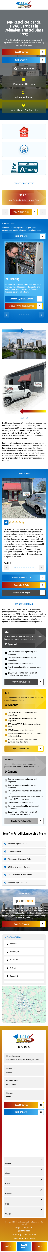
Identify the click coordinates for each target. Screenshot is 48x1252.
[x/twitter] (22, 1047)
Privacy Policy (16, 1235)
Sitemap (32, 1238)
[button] (39, 1246)
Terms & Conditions (29, 1235)
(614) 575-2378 (11, 1084)
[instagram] (25, 1047)
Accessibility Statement (20, 1238)
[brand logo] (24, 4)
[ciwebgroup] (24, 1230)
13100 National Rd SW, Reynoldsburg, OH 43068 (22, 1060)
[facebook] (19, 1047)
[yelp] (29, 1047)
